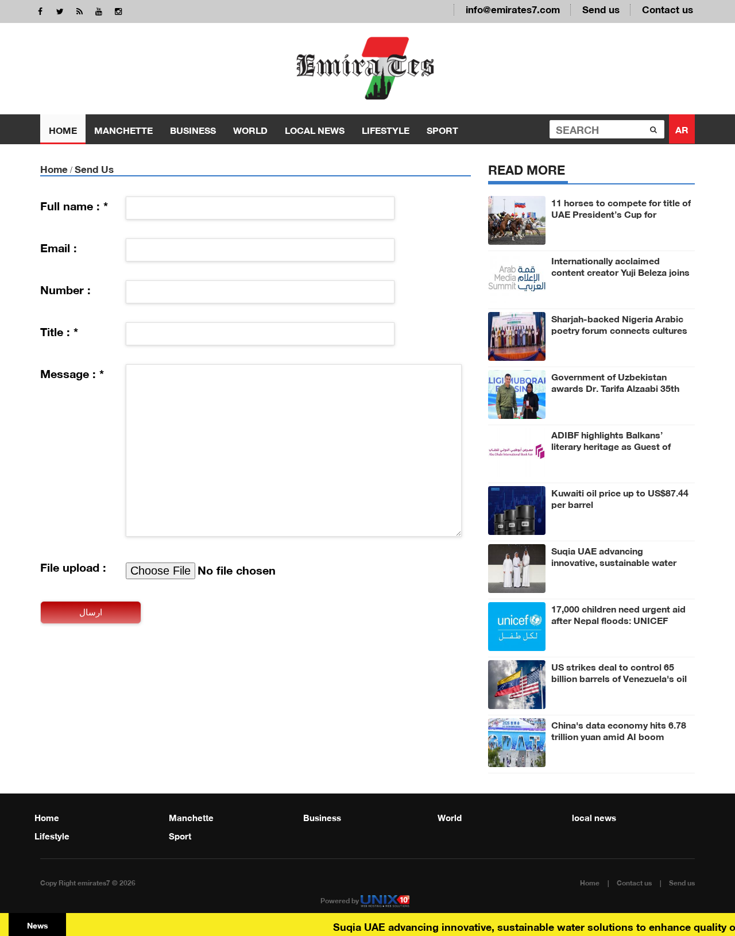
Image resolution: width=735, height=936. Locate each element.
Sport (442, 129)
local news (315, 129)
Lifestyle (385, 129)
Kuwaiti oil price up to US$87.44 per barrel (619, 497)
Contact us (667, 8)
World (250, 129)
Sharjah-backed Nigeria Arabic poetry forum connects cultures (619, 323)
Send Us (94, 168)
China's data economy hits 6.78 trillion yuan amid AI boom (618, 729)
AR (681, 128)
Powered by (340, 899)
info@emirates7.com (513, 8)
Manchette (123, 129)
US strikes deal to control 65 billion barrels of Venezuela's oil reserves (619, 677)
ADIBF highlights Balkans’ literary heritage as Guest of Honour (611, 445)
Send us (601, 8)
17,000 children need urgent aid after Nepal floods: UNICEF (618, 613)
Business (193, 129)
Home (63, 129)
